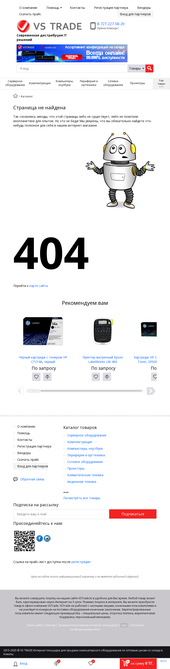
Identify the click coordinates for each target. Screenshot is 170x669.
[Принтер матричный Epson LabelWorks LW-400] (102, 333)
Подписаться (133, 514)
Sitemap (50, 625)
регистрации (80, 562)
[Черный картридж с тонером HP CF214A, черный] (43, 333)
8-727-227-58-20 (110, 23)
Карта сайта (34, 625)
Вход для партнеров (135, 14)
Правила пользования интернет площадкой (88, 625)
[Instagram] (47, 538)
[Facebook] (39, 538)
